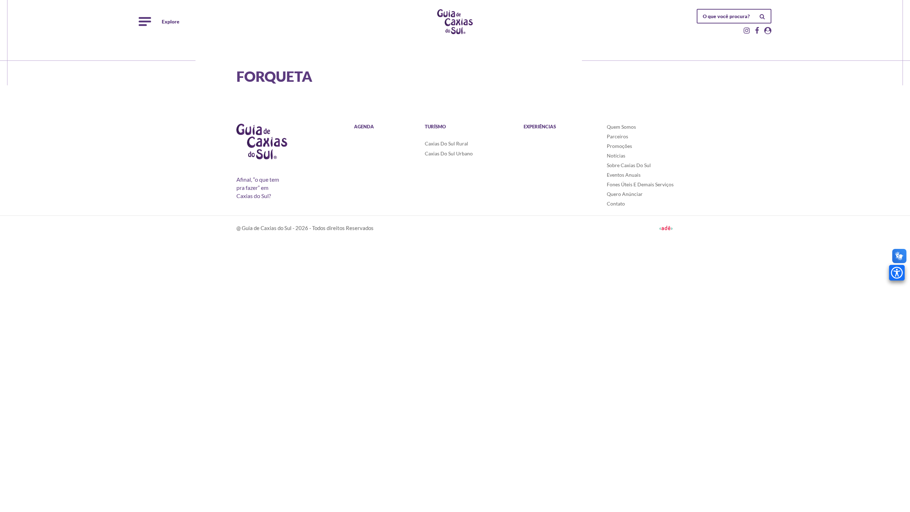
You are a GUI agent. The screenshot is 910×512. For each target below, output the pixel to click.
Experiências (540, 126)
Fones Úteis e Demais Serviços (640, 184)
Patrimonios (291, 55)
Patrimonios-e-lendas (340, 55)
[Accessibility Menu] (897, 273)
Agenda (364, 126)
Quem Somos (621, 127)
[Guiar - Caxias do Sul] (455, 21)
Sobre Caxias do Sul (629, 165)
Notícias (616, 156)
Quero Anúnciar (625, 194)
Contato (616, 204)
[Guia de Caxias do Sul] (261, 141)
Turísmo (435, 126)
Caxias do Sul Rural (446, 143)
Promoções (619, 146)
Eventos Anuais (624, 175)
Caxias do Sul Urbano (449, 153)
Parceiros (617, 136)
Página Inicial (251, 55)
